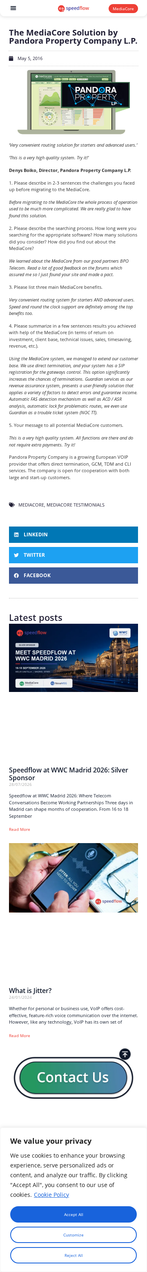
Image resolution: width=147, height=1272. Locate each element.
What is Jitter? (30, 990)
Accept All (73, 1214)
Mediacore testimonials (76, 505)
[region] (73, 1199)
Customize (73, 1235)
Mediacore (31, 505)
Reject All (74, 1255)
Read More (19, 829)
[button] (13, 8)
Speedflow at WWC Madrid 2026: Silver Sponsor (68, 773)
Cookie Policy (51, 1194)
